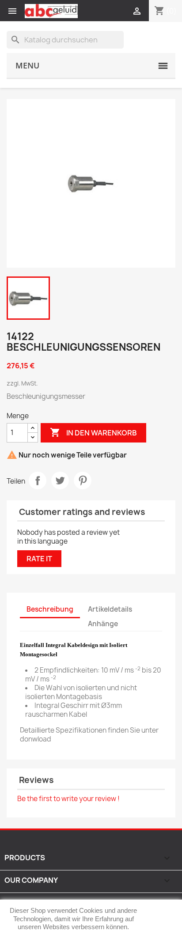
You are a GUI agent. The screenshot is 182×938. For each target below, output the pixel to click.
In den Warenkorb (93, 432)
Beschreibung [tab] (50, 609)
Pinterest (82, 480)
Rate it (39, 559)
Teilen (37, 480)
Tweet (60, 480)
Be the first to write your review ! (68, 798)
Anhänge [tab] (103, 623)
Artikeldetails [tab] (110, 609)
